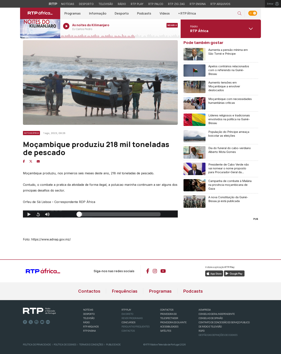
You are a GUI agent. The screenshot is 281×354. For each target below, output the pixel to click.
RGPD (202, 330)
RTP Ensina (198, 4)
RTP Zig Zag (176, 4)
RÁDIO (86, 322)
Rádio (122, 4)
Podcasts (144, 13)
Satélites (165, 330)
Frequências (124, 291)
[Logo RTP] (39, 311)
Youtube (42, 322)
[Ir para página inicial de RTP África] (40, 13)
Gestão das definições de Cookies (218, 335)
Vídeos (165, 13)
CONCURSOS (128, 322)
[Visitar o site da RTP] (53, 4)
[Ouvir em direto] (40, 28)
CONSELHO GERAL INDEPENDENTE (217, 314)
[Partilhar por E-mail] (38, 161)
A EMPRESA (205, 309)
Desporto (86, 4)
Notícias (67, 4)
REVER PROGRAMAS (132, 318)
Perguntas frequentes (135, 326)
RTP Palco (155, 4)
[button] (239, 13)
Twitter (31, 322)
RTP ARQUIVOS (91, 326)
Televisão (105, 4)
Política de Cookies (65, 344)
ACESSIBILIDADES (169, 326)
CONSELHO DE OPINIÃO (211, 318)
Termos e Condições (91, 344)
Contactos (89, 291)
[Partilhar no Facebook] (24, 161)
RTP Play (137, 4)
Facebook (25, 322)
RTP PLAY (126, 309)
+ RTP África (187, 13)
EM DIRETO (127, 314)
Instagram (36, 322)
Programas (72, 13)
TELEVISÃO (88, 318)
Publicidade (113, 344)
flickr (48, 322)
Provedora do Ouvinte (173, 322)
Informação (97, 13)
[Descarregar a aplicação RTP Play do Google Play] (234, 273)
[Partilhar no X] (30, 161)
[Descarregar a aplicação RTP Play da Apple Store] (214, 273)
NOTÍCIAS (88, 309)
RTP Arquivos (220, 4)
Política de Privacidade (37, 344)
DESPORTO (89, 314)
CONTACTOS (166, 309)
